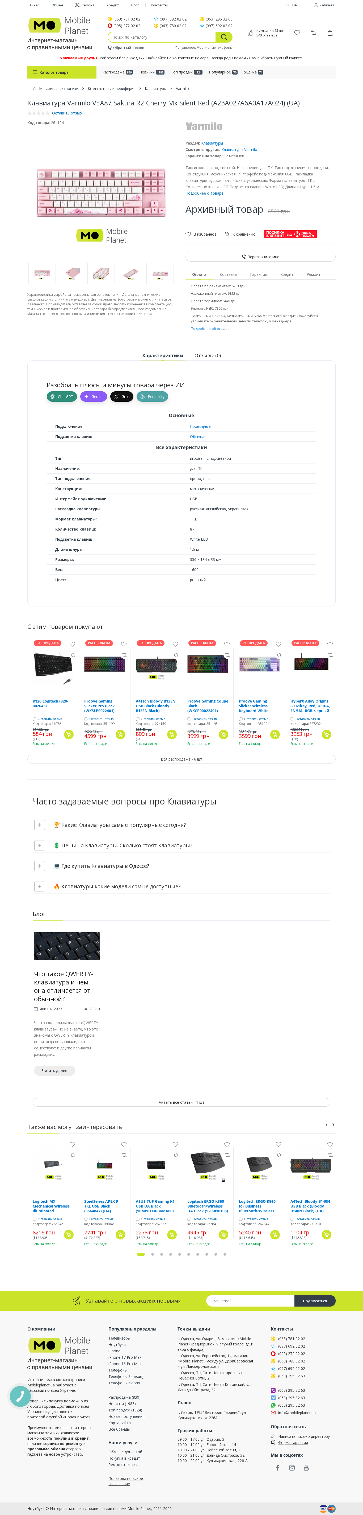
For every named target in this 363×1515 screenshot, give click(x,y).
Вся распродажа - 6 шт (181, 759)
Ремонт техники (123, 1464)
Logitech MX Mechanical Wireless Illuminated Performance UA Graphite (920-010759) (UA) (53, 1206)
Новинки (151, 72)
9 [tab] (215, 1254)
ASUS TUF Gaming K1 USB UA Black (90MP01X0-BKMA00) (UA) (155, 1206)
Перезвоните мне (263, 256)
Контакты (159, 5)
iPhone (114, 1350)
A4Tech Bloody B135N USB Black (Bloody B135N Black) (155, 706)
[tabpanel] (67, 1003)
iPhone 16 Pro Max (124, 1363)
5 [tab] (179, 1254)
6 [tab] (188, 1254)
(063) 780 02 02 (173, 26)
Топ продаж (186, 72)
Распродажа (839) (124, 1397)
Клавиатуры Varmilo (239, 149)
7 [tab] (197, 1254)
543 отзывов (267, 35)
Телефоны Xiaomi (124, 1382)
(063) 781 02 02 (126, 19)
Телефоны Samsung (126, 1376)
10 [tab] (224, 1254)
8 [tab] (206, 1254)
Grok (125, 396)
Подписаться (315, 1300)
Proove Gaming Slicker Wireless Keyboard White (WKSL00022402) (254, 706)
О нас (34, 5)
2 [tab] (152, 1254)
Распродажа (117, 72)
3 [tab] (161, 1254)
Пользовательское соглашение (125, 1481)
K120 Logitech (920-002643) (50, 703)
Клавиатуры (212, 143)
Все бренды (119, 1429)
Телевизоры (119, 1338)
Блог (135, 5)
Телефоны (117, 1370)
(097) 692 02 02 (173, 19)
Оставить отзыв (50, 719)
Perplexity (156, 396)
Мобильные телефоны (215, 47)
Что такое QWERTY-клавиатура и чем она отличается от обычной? (63, 986)
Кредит (113, 5)
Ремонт (88, 5)
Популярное (223, 72)
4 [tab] (170, 1254)
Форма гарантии (293, 1442)
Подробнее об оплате (210, 328)
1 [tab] (141, 1254)
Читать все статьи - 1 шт (181, 1102)
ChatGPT (65, 396)
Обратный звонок (128, 47)
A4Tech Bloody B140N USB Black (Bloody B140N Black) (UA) (310, 1206)
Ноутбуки (117, 1344)
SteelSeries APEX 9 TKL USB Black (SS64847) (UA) (101, 1206)
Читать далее (54, 1070)
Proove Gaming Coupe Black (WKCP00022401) (207, 706)
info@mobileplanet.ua (297, 1412)
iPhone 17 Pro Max (124, 1357)
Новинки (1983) (122, 1403)
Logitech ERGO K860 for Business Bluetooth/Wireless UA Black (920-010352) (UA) (259, 1206)
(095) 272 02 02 (126, 26)
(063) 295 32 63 (219, 19)
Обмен (57, 5)
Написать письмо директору (304, 1436)
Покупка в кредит (124, 1458)
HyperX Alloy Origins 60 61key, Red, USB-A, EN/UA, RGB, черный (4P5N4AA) (310, 706)
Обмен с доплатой (125, 1451)
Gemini (97, 396)
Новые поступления (126, 1416)
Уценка (253, 72)
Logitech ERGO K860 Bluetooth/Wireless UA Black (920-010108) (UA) (207, 1206)
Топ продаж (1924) (125, 1410)
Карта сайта (119, 1422)
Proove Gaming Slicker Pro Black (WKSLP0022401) (99, 706)
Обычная (198, 436)
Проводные (200, 426)
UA (294, 5)
